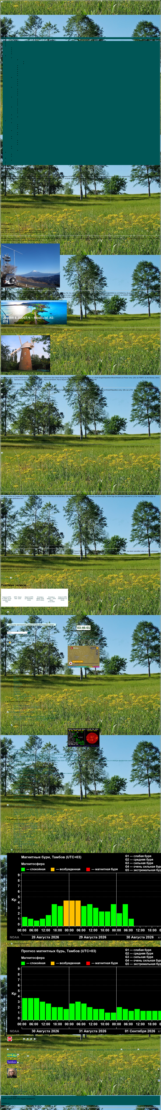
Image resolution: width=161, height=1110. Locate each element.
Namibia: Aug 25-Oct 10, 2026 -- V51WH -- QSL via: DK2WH (34, 814)
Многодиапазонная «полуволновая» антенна (34, 93)
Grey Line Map (33, 844)
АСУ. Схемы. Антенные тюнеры (23, 130)
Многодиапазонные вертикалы (23, 87)
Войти (16, 1088)
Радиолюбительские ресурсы (24, 840)
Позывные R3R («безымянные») (25, 825)
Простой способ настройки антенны (25, 136)
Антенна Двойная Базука (27, 109)
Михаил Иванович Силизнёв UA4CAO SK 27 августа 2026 (34, 756)
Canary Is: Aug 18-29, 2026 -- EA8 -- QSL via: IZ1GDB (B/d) (34, 809)
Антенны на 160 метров (21, 77)
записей (18, 1090)
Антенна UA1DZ (24, 91)
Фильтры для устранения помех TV (31, 144)
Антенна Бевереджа (25, 67)
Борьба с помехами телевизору (23, 138)
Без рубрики (18, 685)
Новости (16, 690)
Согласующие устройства (23, 696)
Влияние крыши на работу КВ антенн (31, 105)
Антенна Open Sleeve (26, 69)
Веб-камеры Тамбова (20, 50)
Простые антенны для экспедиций (36, 61)
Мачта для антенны (25, 99)
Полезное (17, 691)
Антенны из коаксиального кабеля (24, 107)
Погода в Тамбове (83, 636)
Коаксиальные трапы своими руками (25, 146)
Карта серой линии (20, 844)
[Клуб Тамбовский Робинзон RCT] (12, 1063)
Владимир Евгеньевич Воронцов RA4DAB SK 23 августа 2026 (36, 759)
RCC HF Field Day (20, 793)
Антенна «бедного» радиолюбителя (31, 75)
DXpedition (17, 678)
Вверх (3, 576)
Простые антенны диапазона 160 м (30, 79)
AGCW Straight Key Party (22, 800)
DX (15, 676)
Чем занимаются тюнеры (23, 708)
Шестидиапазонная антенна (28, 71)
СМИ (14, 52)
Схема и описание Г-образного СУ (30, 134)
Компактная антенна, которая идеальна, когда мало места (35, 718)
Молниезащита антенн (26, 101)
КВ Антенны (11, 56)
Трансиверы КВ (12, 152)
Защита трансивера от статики (23, 156)
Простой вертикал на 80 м (33, 63)
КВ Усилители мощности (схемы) (24, 160)
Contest (9, 162)
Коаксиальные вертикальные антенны (31, 113)
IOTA (10, 173)
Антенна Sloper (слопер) (27, 65)
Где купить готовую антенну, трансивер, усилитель (36, 117)
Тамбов (9, 46)
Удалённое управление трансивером (25, 154)
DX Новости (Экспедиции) (24, 805)
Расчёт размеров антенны (23, 833)
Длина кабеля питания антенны (29, 125)
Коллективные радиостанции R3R (26, 826)
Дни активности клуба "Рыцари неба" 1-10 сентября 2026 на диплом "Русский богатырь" (45, 754)
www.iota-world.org (43, 569)
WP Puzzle (14, 1103)
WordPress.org (19, 1093)
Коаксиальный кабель (26, 132)
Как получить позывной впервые (25, 828)
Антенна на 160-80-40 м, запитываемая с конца (34, 81)
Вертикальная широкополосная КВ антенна (29, 716)
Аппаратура (18, 683)
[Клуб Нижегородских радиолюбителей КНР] (20, 1063)
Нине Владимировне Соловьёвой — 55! (28, 770)
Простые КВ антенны (26, 60)
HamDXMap (18, 846)
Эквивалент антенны (26, 150)
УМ (8, 158)
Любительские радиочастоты (24, 843)
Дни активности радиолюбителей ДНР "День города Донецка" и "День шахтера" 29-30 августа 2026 (49, 757)
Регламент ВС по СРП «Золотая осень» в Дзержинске (33, 772)
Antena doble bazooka (26, 111)
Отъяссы (16, 54)
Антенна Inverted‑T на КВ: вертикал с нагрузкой (31, 720)
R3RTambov (6, 1097)
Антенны (17, 681)
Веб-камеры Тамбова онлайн (24, 830)
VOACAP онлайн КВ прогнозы (24, 836)
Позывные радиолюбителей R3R (26, 823)
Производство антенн (20, 115)
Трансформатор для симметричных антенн (33, 128)
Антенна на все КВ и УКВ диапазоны (31, 73)
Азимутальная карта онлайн (24, 838)
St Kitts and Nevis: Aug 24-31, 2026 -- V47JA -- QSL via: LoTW (35, 812)
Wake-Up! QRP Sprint (21, 797)
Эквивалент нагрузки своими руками (25, 148)
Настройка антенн (13, 121)
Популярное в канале (21, 705)
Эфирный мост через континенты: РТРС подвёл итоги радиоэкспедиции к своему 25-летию (46, 773)
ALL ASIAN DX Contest (21, 784)
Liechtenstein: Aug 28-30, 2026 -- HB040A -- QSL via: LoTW (34, 816)
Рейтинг (9, 44)
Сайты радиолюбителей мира (24, 841)
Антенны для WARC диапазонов (23, 119)
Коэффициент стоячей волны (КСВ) (26, 707)
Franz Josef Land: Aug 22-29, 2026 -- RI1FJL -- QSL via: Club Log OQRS (39, 811)
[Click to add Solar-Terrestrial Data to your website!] (83, 746)
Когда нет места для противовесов (30, 103)
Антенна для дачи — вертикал (29, 95)
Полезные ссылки (20, 694)
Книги (16, 688)
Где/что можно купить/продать (24, 831)
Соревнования (19, 698)
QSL (8, 164)
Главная (9, 42)
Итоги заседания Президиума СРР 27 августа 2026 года (34, 768)
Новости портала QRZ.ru (23, 750)
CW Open (17, 790)
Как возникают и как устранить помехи (32, 142)
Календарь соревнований (24, 777)
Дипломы (17, 686)
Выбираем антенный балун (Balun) (30, 126)
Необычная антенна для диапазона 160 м (33, 85)
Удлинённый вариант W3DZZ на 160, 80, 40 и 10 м (35, 83)
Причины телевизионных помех (29, 140)
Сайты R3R (16, 48)
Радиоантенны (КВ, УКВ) (23, 712)
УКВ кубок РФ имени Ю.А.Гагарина (26, 781)
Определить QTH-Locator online (25, 835)
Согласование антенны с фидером (24, 123)
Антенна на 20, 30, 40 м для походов (31, 89)
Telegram (15, 578)
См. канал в (5, 578)
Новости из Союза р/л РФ (24, 764)
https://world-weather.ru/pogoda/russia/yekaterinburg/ (83, 638)
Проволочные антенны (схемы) (23, 58)
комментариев (20, 1091)
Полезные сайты (20, 693)
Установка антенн (19, 97)
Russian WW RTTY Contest (23, 787)
